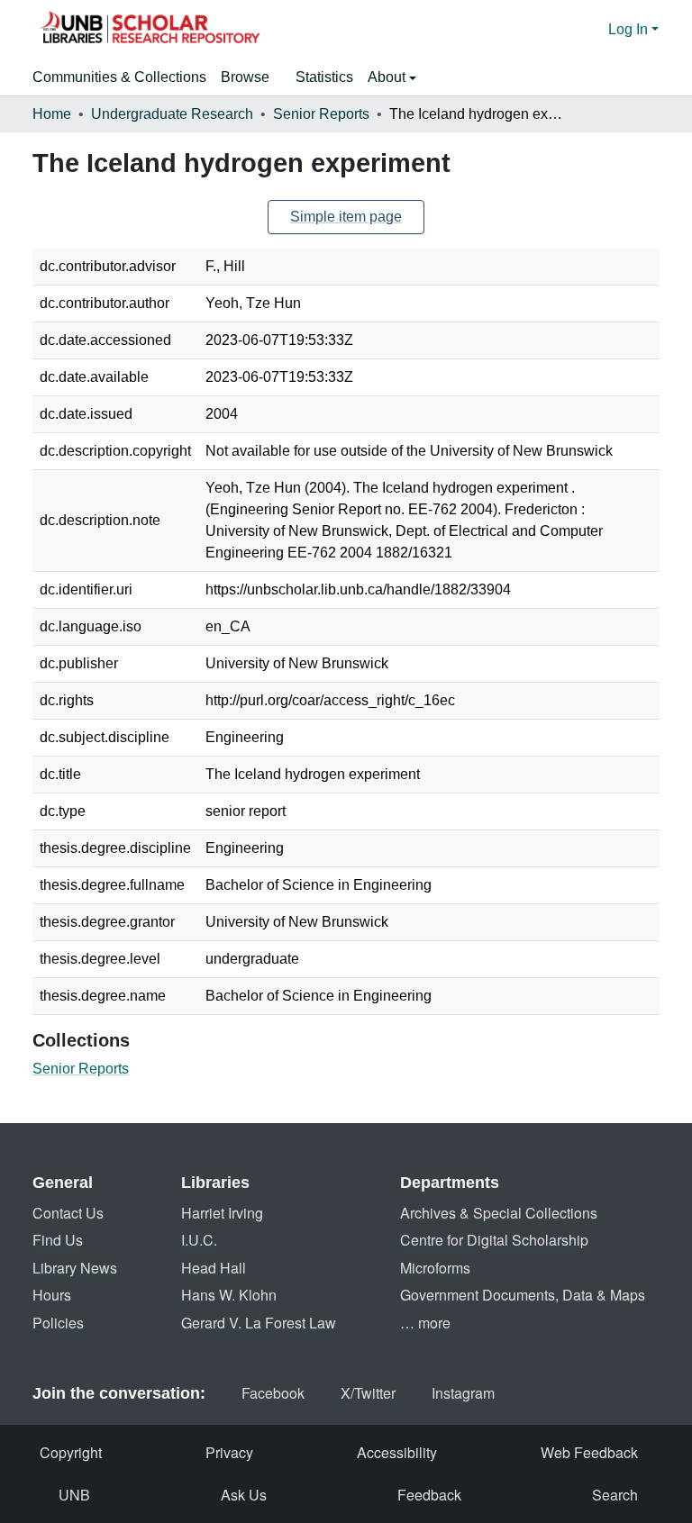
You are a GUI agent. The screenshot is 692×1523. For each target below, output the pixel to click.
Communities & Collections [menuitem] (119, 77)
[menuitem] (251, 77)
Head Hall (213, 1267)
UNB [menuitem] (74, 1494)
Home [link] (51, 114)
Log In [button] (629, 29)
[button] (149, 29)
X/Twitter (368, 1392)
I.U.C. (199, 1239)
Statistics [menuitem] (324, 77)
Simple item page (346, 216)
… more (425, 1322)
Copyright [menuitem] (71, 1452)
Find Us (57, 1239)
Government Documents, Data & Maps (522, 1294)
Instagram (463, 1392)
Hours (51, 1294)
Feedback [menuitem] (429, 1494)
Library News (74, 1267)
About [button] (388, 77)
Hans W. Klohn (229, 1294)
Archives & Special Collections (498, 1212)
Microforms (435, 1267)
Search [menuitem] (615, 1494)
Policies (58, 1322)
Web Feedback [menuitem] (589, 1452)
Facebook (273, 1392)
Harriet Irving (222, 1212)
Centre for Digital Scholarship (494, 1239)
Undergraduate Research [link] (172, 114)
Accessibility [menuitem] (397, 1452)
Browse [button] (245, 77)
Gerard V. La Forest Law (258, 1322)
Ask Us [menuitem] (244, 1494)
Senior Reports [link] (321, 114)
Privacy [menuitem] (229, 1452)
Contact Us (68, 1212)
